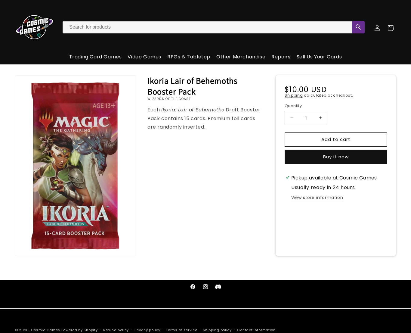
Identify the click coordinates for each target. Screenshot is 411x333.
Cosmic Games (45, 330)
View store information (317, 198)
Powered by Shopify (79, 330)
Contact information (256, 329)
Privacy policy (147, 329)
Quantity (293, 106)
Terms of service (181, 329)
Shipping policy (217, 329)
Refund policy (116, 329)
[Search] (358, 27)
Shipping (294, 95)
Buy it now (336, 157)
